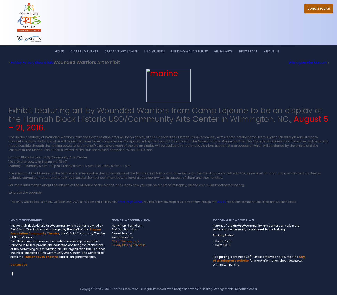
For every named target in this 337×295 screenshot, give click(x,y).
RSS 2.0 (221, 202)
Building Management (189, 51)
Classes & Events (84, 51)
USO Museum (154, 51)
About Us (271, 51)
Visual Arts (223, 51)
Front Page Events (130, 202)
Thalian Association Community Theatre (55, 231)
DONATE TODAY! (318, 9)
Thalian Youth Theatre (41, 257)
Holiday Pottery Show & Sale (32, 62)
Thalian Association (125, 289)
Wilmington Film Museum (307, 62)
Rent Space (248, 51)
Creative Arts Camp (121, 51)
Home (59, 51)
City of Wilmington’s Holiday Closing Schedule (128, 243)
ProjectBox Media (245, 289)
